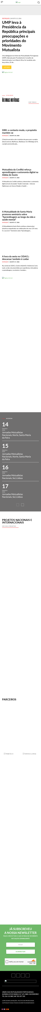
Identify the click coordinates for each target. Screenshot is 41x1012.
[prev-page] (17, 504)
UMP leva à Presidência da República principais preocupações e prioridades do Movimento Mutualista (18, 36)
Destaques (5, 18)
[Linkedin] (23, 975)
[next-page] (22, 504)
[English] (2, 1009)
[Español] (8, 1009)
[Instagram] (18, 975)
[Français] (4, 1009)
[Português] (6, 1009)
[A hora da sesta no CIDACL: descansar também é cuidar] (20, 244)
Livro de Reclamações (9, 1000)
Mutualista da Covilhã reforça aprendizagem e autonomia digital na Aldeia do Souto (20, 172)
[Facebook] (13, 975)
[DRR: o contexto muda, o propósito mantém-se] (20, 118)
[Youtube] (27, 975)
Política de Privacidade (26, 1000)
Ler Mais (7, 67)
